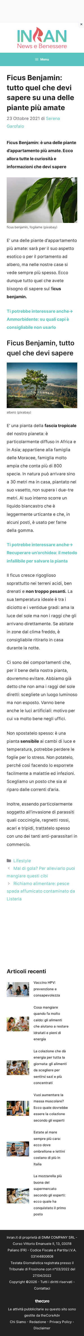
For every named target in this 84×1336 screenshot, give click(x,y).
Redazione (37, 1322)
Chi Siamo (18, 1322)
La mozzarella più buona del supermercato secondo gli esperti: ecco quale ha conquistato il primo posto (50, 1195)
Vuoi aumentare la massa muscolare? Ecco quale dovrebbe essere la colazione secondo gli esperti (51, 1107)
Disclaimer (42, 1328)
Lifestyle (22, 860)
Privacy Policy (61, 1322)
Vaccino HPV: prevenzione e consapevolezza (47, 988)
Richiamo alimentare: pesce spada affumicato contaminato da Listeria (41, 891)
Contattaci (42, 1288)
